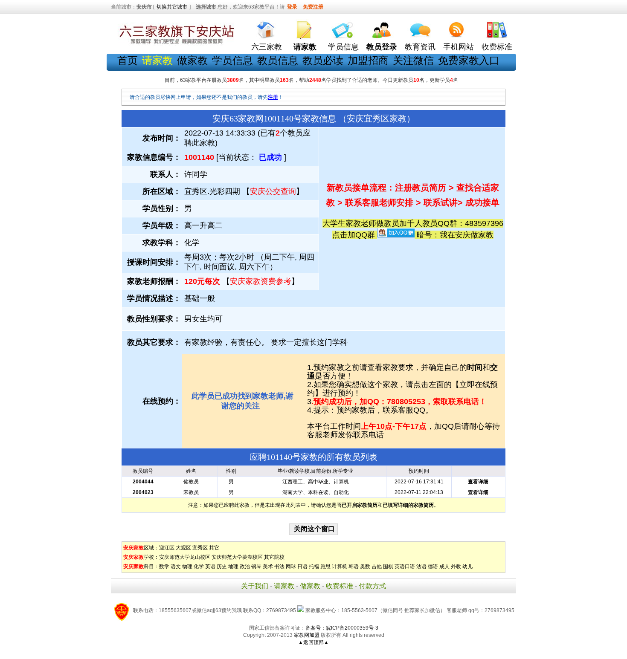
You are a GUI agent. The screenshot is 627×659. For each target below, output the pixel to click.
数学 (164, 566)
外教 (456, 566)
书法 (279, 566)
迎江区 (166, 548)
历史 (222, 566)
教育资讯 (420, 47)
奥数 (365, 566)
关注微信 (413, 60)
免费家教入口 (468, 60)
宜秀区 (200, 548)
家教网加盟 (306, 635)
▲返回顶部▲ (313, 642)
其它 (214, 548)
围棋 (388, 566)
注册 (273, 97)
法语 (421, 566)
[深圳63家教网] (175, 44)
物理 (187, 566)
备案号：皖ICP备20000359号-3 (341, 628)
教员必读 (322, 60)
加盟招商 (368, 60)
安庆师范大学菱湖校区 (237, 557)
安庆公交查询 (273, 191)
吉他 (377, 566)
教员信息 (277, 60)
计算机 (339, 566)
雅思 (325, 566)
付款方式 (372, 586)
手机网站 (458, 47)
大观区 (183, 548)
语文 (176, 566)
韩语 (353, 566)
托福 (314, 566)
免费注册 (313, 7)
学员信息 (343, 47)
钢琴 (256, 566)
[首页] (266, 28)
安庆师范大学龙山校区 (184, 557)
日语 (302, 566)
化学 (199, 566)
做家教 (192, 60)
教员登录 (381, 47)
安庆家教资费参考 (260, 281)
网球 (291, 566)
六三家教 (266, 47)
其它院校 (274, 557)
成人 (444, 566)
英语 (210, 566)
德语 (433, 566)
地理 (233, 566)
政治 (245, 566)
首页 (127, 60)
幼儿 (467, 566)
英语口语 (405, 566)
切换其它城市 (172, 7)
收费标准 (497, 47)
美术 (268, 566)
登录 (292, 7)
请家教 (284, 586)
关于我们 (254, 586)
